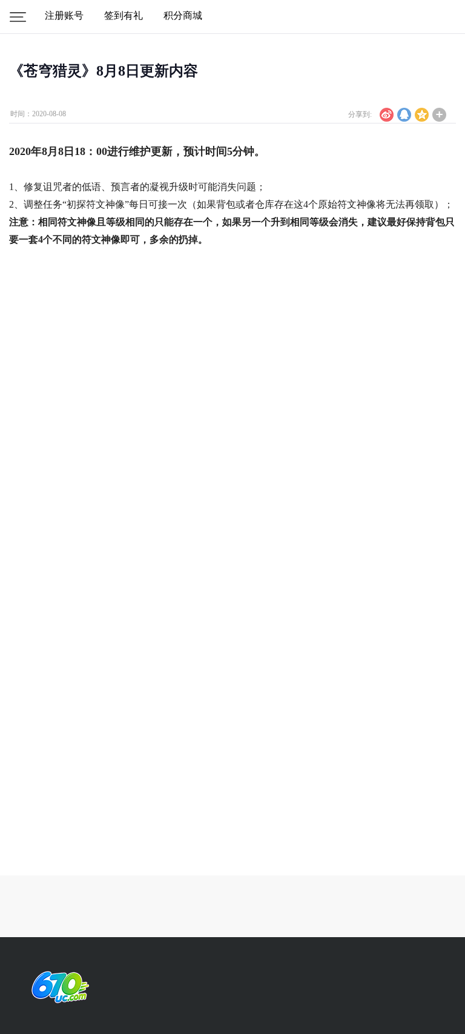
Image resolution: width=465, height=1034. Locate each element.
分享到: (360, 114)
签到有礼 (123, 15)
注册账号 (64, 15)
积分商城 (182, 15)
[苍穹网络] (57, 987)
